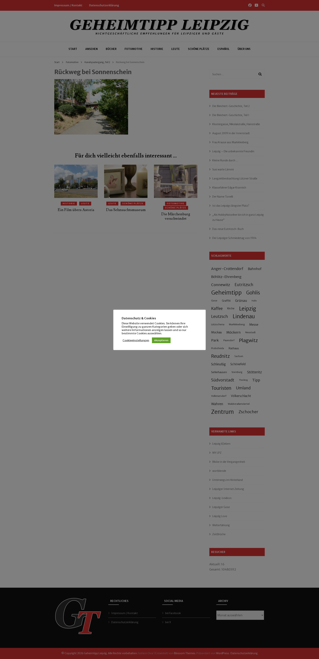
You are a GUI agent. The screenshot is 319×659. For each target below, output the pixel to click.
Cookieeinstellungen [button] (136, 340)
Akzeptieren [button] (161, 340)
